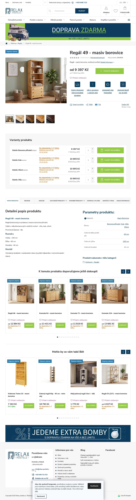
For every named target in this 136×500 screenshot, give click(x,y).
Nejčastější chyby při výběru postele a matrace (90, 464)
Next (128, 271)
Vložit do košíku (112, 150)
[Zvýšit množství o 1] (92, 148)
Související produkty (57, 201)
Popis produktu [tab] (12, 201)
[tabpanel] (21, 305)
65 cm (126, 234)
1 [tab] (57, 337)
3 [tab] (61, 337)
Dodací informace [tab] (123, 201)
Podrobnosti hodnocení (98, 58)
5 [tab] (65, 337)
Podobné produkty (76, 201)
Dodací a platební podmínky (67, 464)
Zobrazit (29, 325)
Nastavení (41, 496)
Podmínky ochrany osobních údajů (67, 477)
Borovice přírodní (113, 224)
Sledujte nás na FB (41, 478)
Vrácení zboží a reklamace (66, 474)
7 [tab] (68, 337)
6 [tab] (67, 337)
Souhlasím (94, 486)
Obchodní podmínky (64, 467)
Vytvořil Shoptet (126, 496)
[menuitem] (16, 20)
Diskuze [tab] (41, 201)
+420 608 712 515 (41, 475)
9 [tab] (72, 337)
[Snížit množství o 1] (92, 151)
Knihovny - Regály (92, 262)
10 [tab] (74, 337)
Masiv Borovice (123, 218)
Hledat (82, 11)
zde (36, 491)
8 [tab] (70, 337)
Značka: (125, 105)
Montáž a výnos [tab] (108, 201)
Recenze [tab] (27, 201)
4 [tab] (63, 337)
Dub (122, 224)
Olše (126, 224)
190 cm (126, 241)
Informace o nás (17, 2)
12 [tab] (78, 337)
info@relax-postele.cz (42, 470)
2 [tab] (59, 337)
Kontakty (28, 2)
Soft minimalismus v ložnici (90, 460)
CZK (124, 2)
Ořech (126, 227)
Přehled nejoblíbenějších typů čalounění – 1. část (90, 456)
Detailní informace (107, 62)
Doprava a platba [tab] (93, 201)
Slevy (7, 2)
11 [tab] (76, 337)
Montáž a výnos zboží (65, 471)
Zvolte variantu (111, 71)
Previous (123, 271)
